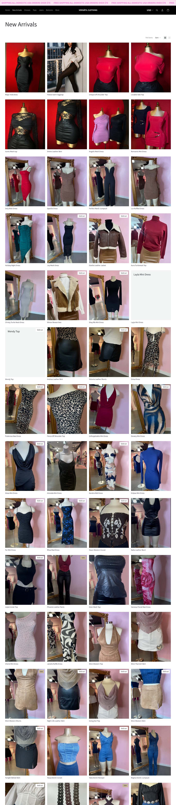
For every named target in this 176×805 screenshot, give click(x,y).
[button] (158, 38)
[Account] (162, 10)
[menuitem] (57, 10)
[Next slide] (41, 67)
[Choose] (41, 88)
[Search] (157, 10)
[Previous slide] (9, 67)
